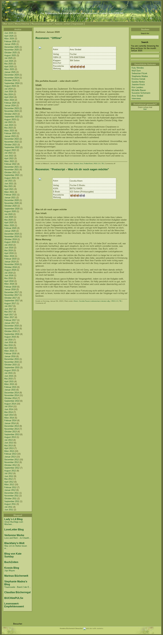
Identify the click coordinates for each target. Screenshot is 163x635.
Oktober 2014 (10, 398)
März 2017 (9, 317)
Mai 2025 (8, 63)
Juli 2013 (8, 440)
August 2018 (10, 270)
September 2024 (11, 83)
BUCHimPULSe (13, 598)
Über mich (8, 24)
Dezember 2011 (11, 493)
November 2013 (11, 429)
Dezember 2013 (11, 426)
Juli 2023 (8, 122)
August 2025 (10, 55)
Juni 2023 (8, 125)
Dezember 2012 (11, 459)
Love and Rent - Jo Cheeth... (17, 538)
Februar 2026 (10, 41)
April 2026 (9, 36)
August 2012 (10, 470)
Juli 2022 (8, 153)
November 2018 (11, 264)
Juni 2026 (8, 33)
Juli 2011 (8, 507)
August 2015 (10, 370)
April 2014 (9, 415)
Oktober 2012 (10, 465)
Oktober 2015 (10, 364)
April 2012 (9, 482)
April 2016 (9, 348)
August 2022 (10, 150)
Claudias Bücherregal (17, 592)
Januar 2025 (10, 72)
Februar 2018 (10, 287)
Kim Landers (137, 87)
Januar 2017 (10, 323)
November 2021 (11, 169)
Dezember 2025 (11, 47)
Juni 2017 (8, 309)
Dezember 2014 (11, 392)
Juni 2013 (8, 443)
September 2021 (11, 175)
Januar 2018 (10, 289)
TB (103, 163)
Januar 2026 (10, 44)
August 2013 (10, 437)
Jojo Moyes (9, 570)
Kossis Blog (11, 567)
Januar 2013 (10, 457)
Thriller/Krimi (88, 163)
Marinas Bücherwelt (16, 575)
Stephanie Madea (140, 76)
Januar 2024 (10, 105)
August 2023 (10, 119)
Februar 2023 (10, 133)
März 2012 (9, 484)
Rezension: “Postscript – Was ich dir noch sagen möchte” (72, 169)
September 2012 (11, 468)
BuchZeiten (11, 562)
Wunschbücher (22, 24)
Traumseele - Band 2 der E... (17, 587)
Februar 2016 (10, 353)
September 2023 (11, 116)
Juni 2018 (8, 275)
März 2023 (9, 130)
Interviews (136, 98)
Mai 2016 (8, 345)
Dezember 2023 (11, 108)
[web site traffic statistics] (93, 628)
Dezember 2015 (11, 359)
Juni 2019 (8, 247)
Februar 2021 (10, 194)
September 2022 (11, 147)
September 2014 (11, 401)
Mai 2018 (8, 278)
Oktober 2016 (10, 331)
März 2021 (9, 192)
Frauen (87, 301)
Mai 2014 (8, 412)
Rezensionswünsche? (42, 24)
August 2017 (10, 303)
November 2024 (11, 77)
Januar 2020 (10, 231)
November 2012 (11, 462)
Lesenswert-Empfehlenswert (14, 605)
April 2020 (9, 222)
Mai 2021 (8, 186)
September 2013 (11, 434)
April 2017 (9, 314)
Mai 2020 (8, 220)
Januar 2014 (10, 423)
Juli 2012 (8, 473)
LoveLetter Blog (14, 529)
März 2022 (9, 161)
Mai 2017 (8, 312)
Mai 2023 (8, 128)
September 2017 (11, 300)
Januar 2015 (10, 390)
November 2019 (11, 236)
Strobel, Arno (78, 163)
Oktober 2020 (10, 206)
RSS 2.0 (97, 163)
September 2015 (11, 367)
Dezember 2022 (11, 139)
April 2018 (9, 281)
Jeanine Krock (138, 84)
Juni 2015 (8, 376)
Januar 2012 (10, 490)
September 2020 (11, 208)
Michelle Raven (139, 90)
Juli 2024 (8, 89)
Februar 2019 (10, 259)
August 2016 (10, 337)
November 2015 (11, 362)
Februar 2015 (10, 387)
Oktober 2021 (10, 172)
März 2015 (9, 384)
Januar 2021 (10, 197)
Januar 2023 (10, 136)
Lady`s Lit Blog (13, 519)
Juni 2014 (8, 409)
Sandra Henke (138, 82)
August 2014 (10, 404)
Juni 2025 (8, 61)
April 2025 (9, 66)
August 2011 (10, 504)
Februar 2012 (10, 487)
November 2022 (11, 142)
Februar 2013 (10, 454)
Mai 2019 (8, 250)
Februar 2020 (10, 228)
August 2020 (10, 211)
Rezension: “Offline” (48, 38)
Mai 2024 (8, 94)
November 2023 (11, 111)
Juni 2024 (8, 91)
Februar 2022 (10, 164)
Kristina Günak (138, 79)
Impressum (77, 24)
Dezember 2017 (11, 292)
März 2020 (9, 225)
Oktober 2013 (10, 431)
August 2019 (10, 242)
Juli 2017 (8, 306)
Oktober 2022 (10, 144)
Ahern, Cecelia (79, 301)
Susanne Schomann (141, 93)
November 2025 (11, 49)
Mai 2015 (8, 378)
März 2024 (9, 100)
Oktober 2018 (10, 267)
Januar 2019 (10, 261)
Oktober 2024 (10, 80)
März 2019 (9, 256)
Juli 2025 (8, 58)
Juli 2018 (8, 273)
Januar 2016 (10, 356)
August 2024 (10, 86)
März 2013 (9, 451)
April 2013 (9, 448)
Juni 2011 (8, 509)
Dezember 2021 (11, 167)
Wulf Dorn (136, 70)
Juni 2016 (8, 342)
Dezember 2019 (11, 234)
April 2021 (9, 189)
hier (145, 109)
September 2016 (11, 334)
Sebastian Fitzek (139, 73)
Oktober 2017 (10, 298)
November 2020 (11, 203)
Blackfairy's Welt (14, 543)
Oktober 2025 (10, 52)
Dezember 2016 (11, 325)
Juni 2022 (8, 156)
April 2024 (9, 97)
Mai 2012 (8, 479)
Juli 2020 (8, 214)
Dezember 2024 (11, 75)
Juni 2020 (8, 217)
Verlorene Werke (14, 535)
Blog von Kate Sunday (12, 555)
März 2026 (9, 38)
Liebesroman (95, 301)
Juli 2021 (8, 180)
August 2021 (10, 178)
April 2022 (9, 158)
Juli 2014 (8, 406)
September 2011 (11, 501)
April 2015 (9, 381)
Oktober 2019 (10, 239)
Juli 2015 (8, 373)
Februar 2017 (10, 320)
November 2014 (11, 395)
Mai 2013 (8, 445)
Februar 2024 (10, 103)
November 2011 (11, 495)
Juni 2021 (8, 183)
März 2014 (9, 418)
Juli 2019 (8, 245)
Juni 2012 (8, 476)
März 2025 (9, 69)
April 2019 (9, 253)
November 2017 (11, 295)
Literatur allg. (105, 301)
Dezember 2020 (11, 200)
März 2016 (9, 351)
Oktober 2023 (10, 114)
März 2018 (9, 284)
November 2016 (11, 328)
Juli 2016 (8, 339)
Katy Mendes (138, 68)
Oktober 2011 (10, 498)
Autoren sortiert (62, 24)
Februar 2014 (10, 420)
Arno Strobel (137, 96)
